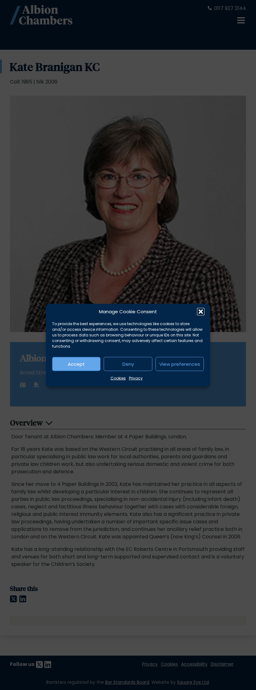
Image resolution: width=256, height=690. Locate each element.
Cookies (118, 378)
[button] (201, 312)
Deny (128, 363)
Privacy (136, 378)
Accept (76, 363)
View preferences (179, 363)
